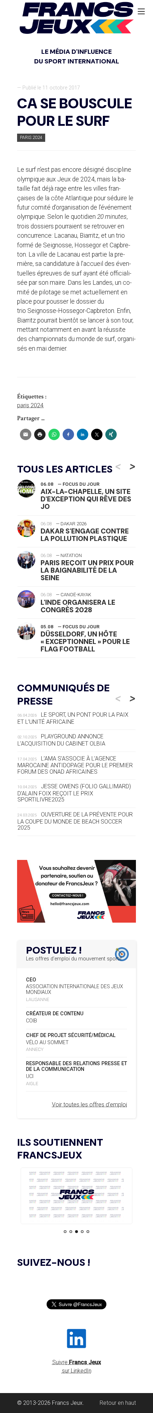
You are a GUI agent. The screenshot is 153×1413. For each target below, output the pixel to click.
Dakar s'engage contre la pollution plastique (85, 535)
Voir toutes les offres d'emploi (89, 1104)
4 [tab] (82, 1231)
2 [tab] (70, 1231)
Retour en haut (118, 1402)
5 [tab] (87, 1231)
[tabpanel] (76, 1196)
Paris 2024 (31, 137)
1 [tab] (65, 1231)
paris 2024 (30, 405)
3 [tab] (76, 1231)
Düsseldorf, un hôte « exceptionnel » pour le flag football (85, 642)
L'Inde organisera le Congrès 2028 (78, 606)
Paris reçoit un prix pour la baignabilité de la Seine (87, 570)
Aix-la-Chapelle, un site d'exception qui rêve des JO (86, 499)
